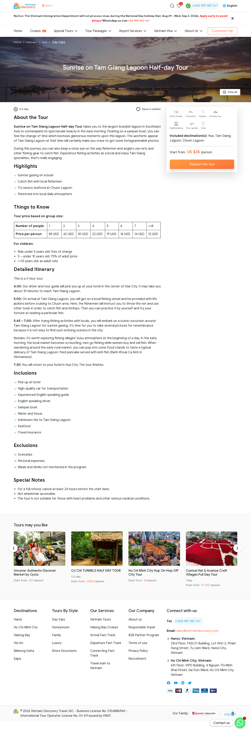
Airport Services (130, 31)
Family (56, 635)
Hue (44, 42)
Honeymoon (60, 627)
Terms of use (137, 643)
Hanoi (18, 619)
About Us (191, 31)
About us (135, 619)
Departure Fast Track (105, 643)
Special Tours (63, 31)
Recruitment (137, 659)
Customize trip (222, 31)
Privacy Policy (138, 651)
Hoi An (18, 643)
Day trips (58, 619)
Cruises (35, 31)
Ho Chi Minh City (26, 627)
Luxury (57, 643)
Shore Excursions (64, 651)
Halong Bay (22, 635)
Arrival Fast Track (102, 635)
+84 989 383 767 (139, 20)
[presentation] (14, 548)
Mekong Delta (24, 651)
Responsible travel (141, 627)
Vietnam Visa (163, 31)
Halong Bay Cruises (104, 627)
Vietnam (31, 42)
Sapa (17, 659)
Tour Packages (96, 31)
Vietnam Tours (100, 619)
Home (18, 31)
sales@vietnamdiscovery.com (197, 631)
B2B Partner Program (143, 635)
